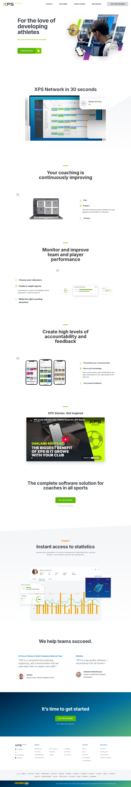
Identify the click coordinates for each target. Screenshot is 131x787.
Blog (84, 752)
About (84, 749)
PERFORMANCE (39, 754)
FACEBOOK (20, 749)
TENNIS (51, 754)
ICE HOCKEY (67, 752)
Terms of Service (105, 757)
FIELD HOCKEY (53, 749)
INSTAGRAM (20, 755)
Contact (85, 754)
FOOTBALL (38, 752)
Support (103, 749)
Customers (86, 757)
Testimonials (86, 760)
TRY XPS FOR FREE (65, 500)
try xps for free (65, 718)
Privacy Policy (113, 783)
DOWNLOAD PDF (26, 51)
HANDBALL (52, 752)
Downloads (104, 752)
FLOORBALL (67, 749)
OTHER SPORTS (39, 757)
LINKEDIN (19, 758)
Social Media (104, 754)
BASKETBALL (38, 749)
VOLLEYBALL (67, 754)
